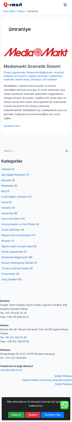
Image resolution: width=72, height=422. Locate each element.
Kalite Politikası (63, 384)
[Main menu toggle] (65, 4)
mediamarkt (55, 75)
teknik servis (22, 79)
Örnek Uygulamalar (12, 251)
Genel (4, 202)
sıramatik (9, 79)
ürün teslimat (50, 79)
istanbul (59, 72)
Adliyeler (6, 169)
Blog (3, 191)
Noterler (5, 240)
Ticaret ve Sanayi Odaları (15, 268)
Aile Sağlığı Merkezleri (13, 174)
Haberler (6, 207)
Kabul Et (16, 414)
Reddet (33, 414)
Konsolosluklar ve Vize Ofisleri (18, 224)
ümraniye (36, 79)
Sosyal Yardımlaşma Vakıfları (17, 262)
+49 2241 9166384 (15, 357)
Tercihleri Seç (52, 414)
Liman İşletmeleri (10, 229)
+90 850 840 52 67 (11, 370)
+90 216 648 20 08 (16, 312)
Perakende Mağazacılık (14, 257)
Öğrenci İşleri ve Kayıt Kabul (17, 246)
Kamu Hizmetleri (10, 218)
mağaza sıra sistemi (15, 75)
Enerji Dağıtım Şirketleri (14, 196)
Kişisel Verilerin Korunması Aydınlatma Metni (47, 380)
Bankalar (6, 180)
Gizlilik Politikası (63, 376)
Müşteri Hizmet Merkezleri (16, 235)
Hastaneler (7, 213)
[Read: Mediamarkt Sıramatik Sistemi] (36, 52)
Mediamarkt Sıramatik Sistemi (32, 66)
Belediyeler (7, 185)
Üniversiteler (8, 273)
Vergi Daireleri (9, 279)
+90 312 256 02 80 (16, 337)
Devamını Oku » (12, 126)
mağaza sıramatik (37, 75)
